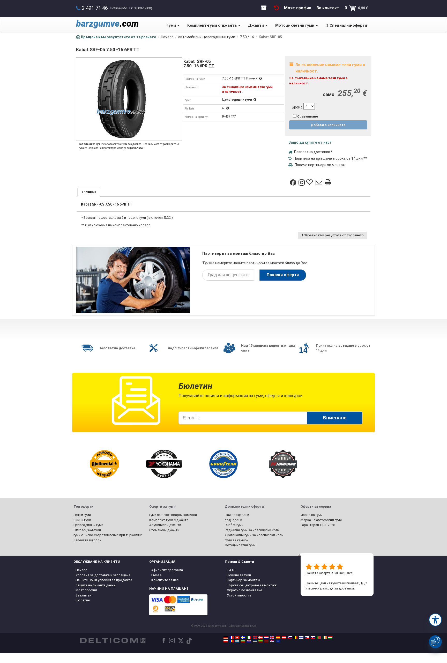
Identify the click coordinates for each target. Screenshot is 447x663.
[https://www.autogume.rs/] (272, 641)
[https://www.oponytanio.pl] (226, 641)
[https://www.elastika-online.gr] (237, 641)
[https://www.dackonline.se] (243, 637)
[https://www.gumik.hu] (330, 637)
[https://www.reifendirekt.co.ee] (255, 641)
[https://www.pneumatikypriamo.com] (313, 637)
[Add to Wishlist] (310, 182)
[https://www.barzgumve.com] (243, 641)
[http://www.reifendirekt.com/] (278, 641)
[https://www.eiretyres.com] (325, 637)
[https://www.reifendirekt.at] (284, 637)
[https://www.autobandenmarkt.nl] (266, 637)
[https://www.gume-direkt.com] (290, 637)
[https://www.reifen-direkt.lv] (266, 641)
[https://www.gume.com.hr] (249, 641)
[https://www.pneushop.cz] (307, 637)
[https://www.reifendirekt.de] (226, 637)
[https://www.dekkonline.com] (255, 637)
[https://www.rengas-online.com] (301, 637)
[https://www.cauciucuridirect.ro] (231, 641)
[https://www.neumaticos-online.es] (278, 637)
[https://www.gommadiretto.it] (249, 637)
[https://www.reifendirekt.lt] (260, 641)
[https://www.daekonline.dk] (260, 637)
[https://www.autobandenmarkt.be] (295, 637)
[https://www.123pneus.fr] (231, 637)
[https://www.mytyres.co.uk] (272, 637)
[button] (435, 619)
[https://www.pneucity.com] (319, 637)
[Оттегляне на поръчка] (276, 7)
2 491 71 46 (95, 8)
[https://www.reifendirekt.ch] (237, 637)
